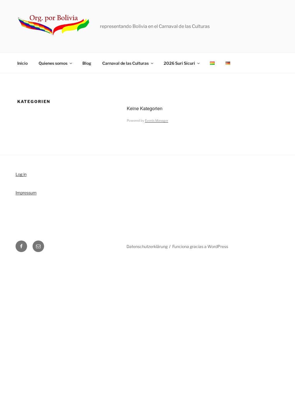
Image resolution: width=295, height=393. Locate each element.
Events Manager (156, 121)
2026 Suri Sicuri (179, 63)
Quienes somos (53, 63)
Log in (21, 174)
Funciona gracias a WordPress (200, 246)
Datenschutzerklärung (147, 246)
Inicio (22, 63)
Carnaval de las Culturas (125, 63)
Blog (86, 63)
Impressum (26, 192)
